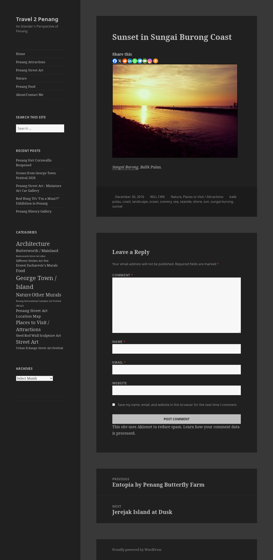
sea (175, 201)
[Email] (144, 61)
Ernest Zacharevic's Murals (37, 265)
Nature (21, 78)
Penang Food (25, 86)
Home (20, 54)
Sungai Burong (125, 167)
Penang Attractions (30, 62)
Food (20, 270)
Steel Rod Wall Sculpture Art (38, 335)
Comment (122, 275)
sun (206, 201)
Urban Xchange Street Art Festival (39, 348)
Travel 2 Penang (37, 19)
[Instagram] (149, 61)
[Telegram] (139, 61)
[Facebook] (114, 61)
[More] (155, 60)
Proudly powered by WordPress (136, 549)
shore (197, 201)
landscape (140, 201)
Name (118, 342)
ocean (153, 201)
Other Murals (46, 294)
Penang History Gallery (34, 211)
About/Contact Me (29, 95)
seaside (185, 201)
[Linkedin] (129, 61)
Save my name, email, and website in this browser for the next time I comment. (177, 405)
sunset (117, 206)
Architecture (33, 243)
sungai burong (222, 201)
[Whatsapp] (134, 61)
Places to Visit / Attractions (203, 197)
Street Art (27, 342)
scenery (166, 201)
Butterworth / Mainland (37, 250)
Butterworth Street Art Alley (30, 256)
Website (119, 383)
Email (119, 362)
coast (127, 201)
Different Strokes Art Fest (32, 261)
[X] (119, 61)
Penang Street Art (29, 70)
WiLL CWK (157, 197)
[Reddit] (124, 61)
